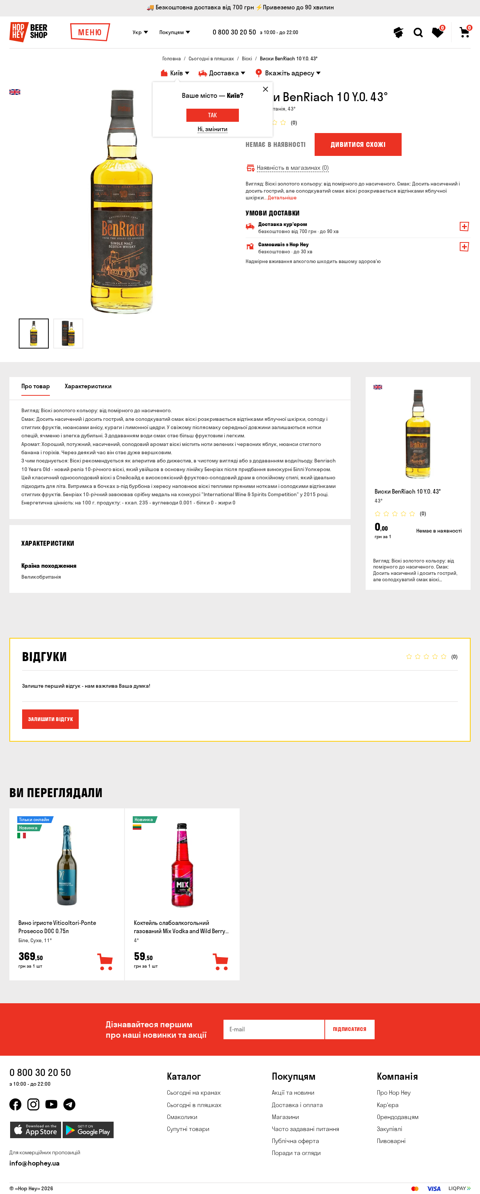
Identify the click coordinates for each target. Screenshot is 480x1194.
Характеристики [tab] (88, 386)
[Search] (418, 32)
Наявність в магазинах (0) (293, 167)
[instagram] (33, 1104)
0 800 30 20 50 (234, 32)
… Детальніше (280, 197)
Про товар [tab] (35, 386)
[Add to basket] (105, 962)
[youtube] (51, 1104)
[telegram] (69, 1104)
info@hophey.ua (34, 1163)
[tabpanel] (121, 201)
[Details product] (418, 434)
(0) (294, 123)
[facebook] (15, 1104)
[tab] (34, 334)
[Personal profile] (399, 32)
